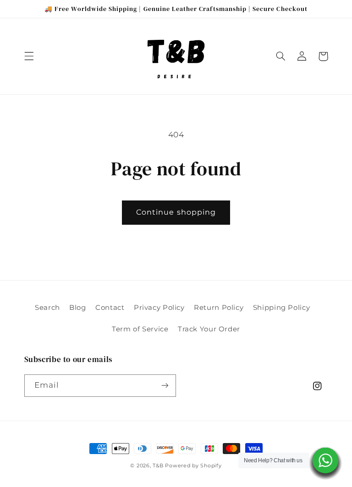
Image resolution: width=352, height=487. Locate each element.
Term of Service (140, 329)
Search (47, 307)
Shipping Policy (281, 307)
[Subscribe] (165, 385)
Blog (77, 307)
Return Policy (218, 307)
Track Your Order (209, 329)
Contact (109, 307)
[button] (28, 56)
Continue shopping (176, 212)
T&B (158, 466)
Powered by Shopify (193, 466)
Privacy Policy (159, 307)
